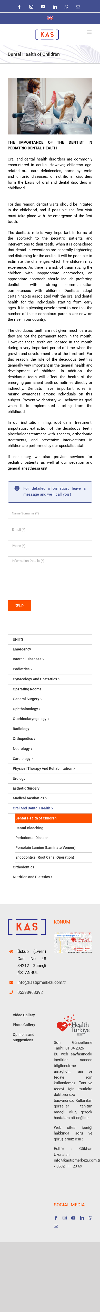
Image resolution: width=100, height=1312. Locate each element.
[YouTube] (73, 1218)
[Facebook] (56, 1218)
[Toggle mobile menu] (89, 32)
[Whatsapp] (90, 1218)
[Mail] (56, 1226)
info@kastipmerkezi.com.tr (31, 982)
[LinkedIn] (82, 1218)
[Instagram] (65, 1218)
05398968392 (30, 992)
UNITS (18, 639)
